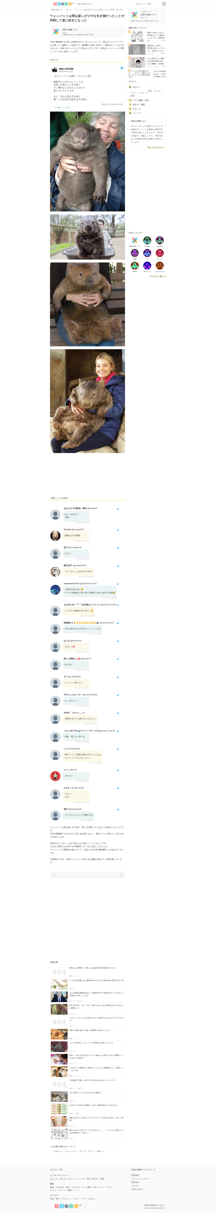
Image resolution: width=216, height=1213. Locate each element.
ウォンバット (71, 1151)
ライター (135, 1185)
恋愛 (148, 41)
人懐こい (100, 1151)
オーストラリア (86, 1151)
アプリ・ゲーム (152, 67)
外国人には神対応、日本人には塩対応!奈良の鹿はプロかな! (92, 968)
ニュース (150, 54)
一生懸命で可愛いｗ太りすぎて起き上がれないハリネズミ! (92, 1080)
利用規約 (135, 1175)
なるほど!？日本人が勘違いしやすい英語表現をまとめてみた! (93, 1105)
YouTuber (60, 1187)
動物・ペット (74, 976)
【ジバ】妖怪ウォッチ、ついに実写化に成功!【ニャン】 (91, 1043)
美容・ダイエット (154, 91)
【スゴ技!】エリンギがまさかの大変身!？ (85, 1093)
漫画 (52, 1187)
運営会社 (135, 1182)
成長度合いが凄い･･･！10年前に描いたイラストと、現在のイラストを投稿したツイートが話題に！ (156, 50)
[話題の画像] (62, 4)
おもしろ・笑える (75, 1001)
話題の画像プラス (70, 29)
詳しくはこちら (155, 147)
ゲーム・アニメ (105, 1187)
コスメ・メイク (137, 92)
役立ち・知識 (74, 1113)
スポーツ (72, 1178)
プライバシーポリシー (141, 1178)
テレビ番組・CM (140, 100)
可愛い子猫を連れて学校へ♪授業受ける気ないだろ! (89, 1030)
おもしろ (137, 108)
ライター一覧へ (157, 276)
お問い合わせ (137, 1189)
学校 (88, 1178)
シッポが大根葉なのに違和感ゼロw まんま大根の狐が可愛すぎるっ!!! (96, 980)
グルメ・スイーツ (58, 1190)
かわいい (72, 988)
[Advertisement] (87, 475)
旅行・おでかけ (73, 1187)
